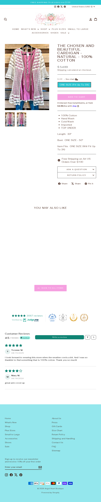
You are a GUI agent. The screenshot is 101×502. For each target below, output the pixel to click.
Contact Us (57, 442)
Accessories (40, 33)
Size (66, 79)
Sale (64, 33)
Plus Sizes (59, 29)
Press (55, 422)
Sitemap (56, 450)
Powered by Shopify (50, 493)
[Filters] (87, 337)
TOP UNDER (69, 127)
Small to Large (78, 29)
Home (15, 29)
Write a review (59, 337)
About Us (56, 418)
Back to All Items (52, 288)
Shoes (55, 33)
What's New (29, 29)
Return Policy (76, 175)
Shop (44, 29)
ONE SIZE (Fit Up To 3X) (74, 84)
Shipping (62, 70)
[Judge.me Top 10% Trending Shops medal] (84, 318)
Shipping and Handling (63, 438)
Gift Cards (57, 426)
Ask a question (77, 169)
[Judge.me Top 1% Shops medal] (73, 318)
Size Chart (57, 430)
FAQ (54, 446)
